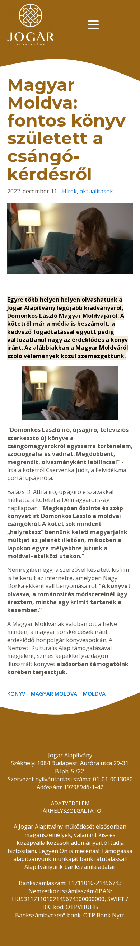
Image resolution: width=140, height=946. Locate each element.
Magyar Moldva (54, 693)
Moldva (94, 693)
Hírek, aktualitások (87, 191)
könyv (16, 693)
